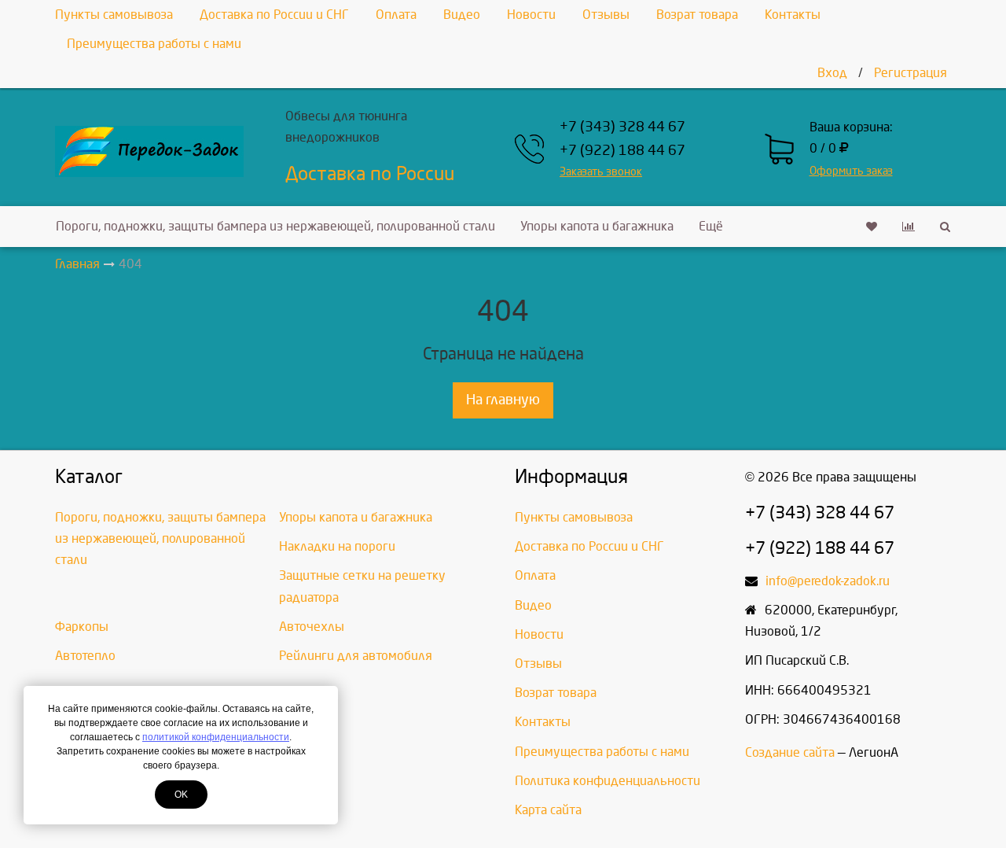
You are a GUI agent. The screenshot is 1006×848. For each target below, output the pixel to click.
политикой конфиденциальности (215, 737)
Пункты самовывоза (114, 14)
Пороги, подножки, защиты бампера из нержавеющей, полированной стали (275, 226)
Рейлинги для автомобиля (355, 655)
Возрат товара (697, 14)
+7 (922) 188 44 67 (622, 150)
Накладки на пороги (337, 546)
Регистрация (910, 72)
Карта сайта (548, 810)
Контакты (793, 14)
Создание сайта (790, 752)
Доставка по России (369, 174)
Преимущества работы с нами (154, 43)
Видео (461, 14)
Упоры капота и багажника (597, 226)
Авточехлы (311, 626)
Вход (832, 72)
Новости (531, 14)
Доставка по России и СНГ (274, 14)
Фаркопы (81, 626)
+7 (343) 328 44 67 (622, 127)
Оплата (396, 14)
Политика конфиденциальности (607, 780)
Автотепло (85, 655)
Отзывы (606, 14)
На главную (503, 400)
